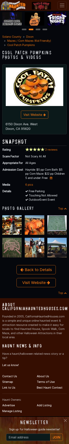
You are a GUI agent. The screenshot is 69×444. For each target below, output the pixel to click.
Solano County (11, 36)
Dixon (30, 36)
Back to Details (38, 269)
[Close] (65, 420)
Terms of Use (46, 381)
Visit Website (33, 115)
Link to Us (8, 387)
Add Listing (44, 405)
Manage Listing (12, 411)
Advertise (8, 405)
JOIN (56, 437)
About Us (43, 376)
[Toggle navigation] (62, 5)
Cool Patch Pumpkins (21, 45)
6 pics (29, 184)
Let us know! (10, 365)
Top (61, 208)
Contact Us (9, 376)
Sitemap (7, 381)
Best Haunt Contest (49, 387)
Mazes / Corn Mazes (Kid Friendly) (29, 40)
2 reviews (51, 149)
